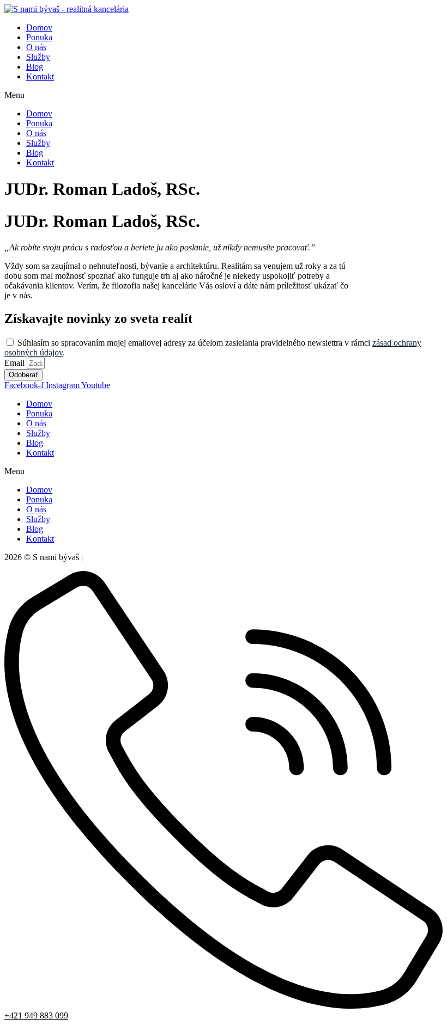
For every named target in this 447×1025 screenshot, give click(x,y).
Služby (38, 57)
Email (15, 362)
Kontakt (40, 76)
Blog (34, 66)
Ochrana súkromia (116, 557)
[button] (223, 95)
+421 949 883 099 (36, 1015)
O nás (36, 47)
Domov (39, 27)
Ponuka (39, 37)
